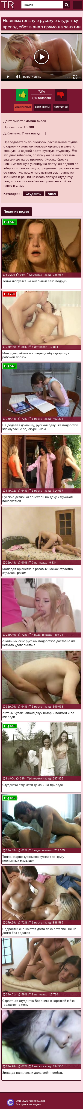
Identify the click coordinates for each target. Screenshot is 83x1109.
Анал (52, 194)
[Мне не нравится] (61, 95)
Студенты (34, 194)
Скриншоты (42, 107)
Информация (23, 107)
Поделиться (61, 107)
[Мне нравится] (22, 95)
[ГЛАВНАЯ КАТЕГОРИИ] (77, 5)
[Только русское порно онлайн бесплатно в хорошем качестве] (7, 4)
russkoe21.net (37, 1100)
